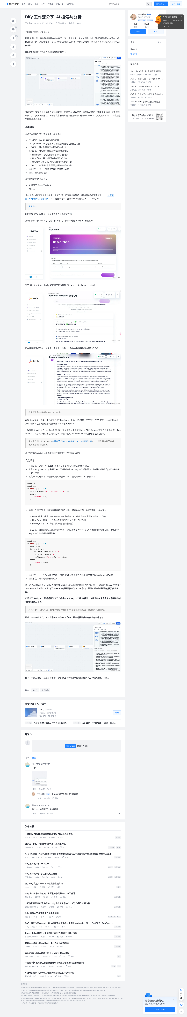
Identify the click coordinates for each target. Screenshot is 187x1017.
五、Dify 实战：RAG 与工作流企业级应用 (44, 883)
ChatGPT (111, 917)
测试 (118, 976)
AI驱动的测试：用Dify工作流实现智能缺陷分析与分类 (49, 973)
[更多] (181, 1011)
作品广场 (59, 4)
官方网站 (32, 206)
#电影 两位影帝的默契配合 (30, 993)
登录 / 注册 (70, 746)
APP (43, 4)
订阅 (117, 712)
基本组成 (133, 49)
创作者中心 (159, 4)
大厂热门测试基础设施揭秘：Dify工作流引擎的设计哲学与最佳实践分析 (57, 903)
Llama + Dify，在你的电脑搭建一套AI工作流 (45, 844)
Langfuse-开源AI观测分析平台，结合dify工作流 (47, 953)
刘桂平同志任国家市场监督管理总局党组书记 (36, 988)
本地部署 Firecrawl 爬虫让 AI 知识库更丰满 (72, 441)
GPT (118, 917)
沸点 (30, 4)
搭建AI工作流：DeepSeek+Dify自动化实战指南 (47, 943)
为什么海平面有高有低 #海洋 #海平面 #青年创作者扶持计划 (84, 990)
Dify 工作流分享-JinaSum (37, 864)
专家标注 (70, 4)
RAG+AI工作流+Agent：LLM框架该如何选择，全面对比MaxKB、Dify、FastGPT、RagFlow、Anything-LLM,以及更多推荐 (68, 923)
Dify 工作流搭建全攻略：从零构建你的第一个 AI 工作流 (50, 893)
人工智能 (111, 847)
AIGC (118, 847)
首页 (23, 4)
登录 (176, 4)
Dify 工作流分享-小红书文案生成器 (41, 873)
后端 (118, 956)
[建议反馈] (181, 1004)
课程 (36, 4)
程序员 (118, 837)
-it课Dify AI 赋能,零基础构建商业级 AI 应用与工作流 (49, 834)
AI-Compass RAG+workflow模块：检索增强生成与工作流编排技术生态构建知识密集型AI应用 (68, 854)
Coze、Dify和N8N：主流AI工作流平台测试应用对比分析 (51, 933)
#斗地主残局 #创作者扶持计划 (50, 993)
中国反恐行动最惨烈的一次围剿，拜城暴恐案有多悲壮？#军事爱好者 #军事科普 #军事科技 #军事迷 (87, 988)
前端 (113, 966)
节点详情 (133, 54)
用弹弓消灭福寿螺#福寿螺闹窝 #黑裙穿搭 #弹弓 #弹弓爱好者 (42, 990)
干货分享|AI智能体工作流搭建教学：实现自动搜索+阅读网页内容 (54, 963)
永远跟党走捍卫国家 (69, 993)
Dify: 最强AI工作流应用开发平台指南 (42, 913)
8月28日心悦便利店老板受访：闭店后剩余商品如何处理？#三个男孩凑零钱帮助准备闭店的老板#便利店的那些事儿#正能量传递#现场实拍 (68, 996)
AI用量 (50, 4)
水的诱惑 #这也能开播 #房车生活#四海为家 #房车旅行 (39, 1003)
